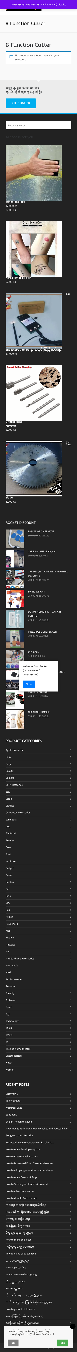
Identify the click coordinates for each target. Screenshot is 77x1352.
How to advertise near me (20, 1191)
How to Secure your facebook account (27, 1184)
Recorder (11, 986)
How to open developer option (23, 1149)
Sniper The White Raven (19, 1121)
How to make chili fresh (19, 1239)
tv (7, 1042)
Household (12, 924)
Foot (8, 854)
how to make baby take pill (21, 1253)
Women (10, 1069)
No (13, 1343)
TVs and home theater (18, 1049)
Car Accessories (14, 785)
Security (10, 993)
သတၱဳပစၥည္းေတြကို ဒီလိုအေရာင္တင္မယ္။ (29, 1302)
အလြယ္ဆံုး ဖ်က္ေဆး (18, 1226)
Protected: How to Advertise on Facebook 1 (30, 1142)
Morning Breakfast (16, 1267)
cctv (8, 792)
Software (10, 1000)
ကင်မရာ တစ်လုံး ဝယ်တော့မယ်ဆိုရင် (26, 1205)
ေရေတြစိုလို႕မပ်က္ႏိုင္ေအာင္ (24, 1316)
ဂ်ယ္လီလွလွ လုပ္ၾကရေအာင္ (20, 1247)
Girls (8, 896)
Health (9, 917)
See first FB (21, 103)
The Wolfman (13, 1101)
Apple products (14, 750)
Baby (8, 757)
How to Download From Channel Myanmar (29, 1163)
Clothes (10, 805)
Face (8, 847)
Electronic (11, 833)
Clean (9, 799)
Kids (8, 930)
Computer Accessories (18, 812)
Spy (8, 1014)
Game (9, 875)
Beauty (9, 771)
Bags (8, 764)
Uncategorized (14, 1056)
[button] (66, 125)
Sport (9, 1007)
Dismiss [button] (62, 4)
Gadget (10, 868)
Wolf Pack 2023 (14, 1108)
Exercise (10, 840)
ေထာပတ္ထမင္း (14, 1288)
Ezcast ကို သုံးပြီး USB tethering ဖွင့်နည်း (27, 1212)
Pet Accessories (14, 979)
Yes (63, 1343)
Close (29, 684)
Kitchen (10, 937)
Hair (8, 910)
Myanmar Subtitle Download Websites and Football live (36, 1128)
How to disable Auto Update (21, 1198)
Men (8, 951)
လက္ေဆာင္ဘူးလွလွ (17, 1260)
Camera (10, 778)
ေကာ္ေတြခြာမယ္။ (18, 1219)
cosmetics (11, 819)
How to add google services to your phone (29, 1170)
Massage (10, 944)
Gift (7, 889)
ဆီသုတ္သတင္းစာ (15, 1281)
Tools (9, 1028)
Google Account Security (19, 1135)
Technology (12, 1021)
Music (9, 972)
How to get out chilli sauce (20, 1309)
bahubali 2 (11, 1114)
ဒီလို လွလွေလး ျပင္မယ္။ (19, 1233)
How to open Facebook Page (21, 1177)
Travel (9, 1035)
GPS (8, 903)
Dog (8, 826)
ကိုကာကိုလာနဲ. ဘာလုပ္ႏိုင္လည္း (24, 1295)
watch (9, 1062)
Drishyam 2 (12, 1094)
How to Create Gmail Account (22, 1156)
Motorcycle (12, 965)
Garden (10, 882)
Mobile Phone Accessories (20, 958)
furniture (11, 861)
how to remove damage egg (21, 1274)
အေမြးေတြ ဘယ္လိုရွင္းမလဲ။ (22, 1323)
